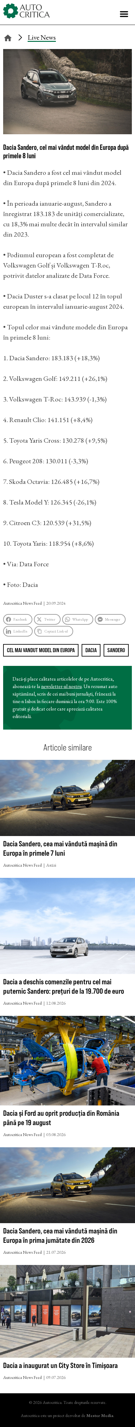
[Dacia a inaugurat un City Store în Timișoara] (67, 1313)
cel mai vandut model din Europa (41, 650)
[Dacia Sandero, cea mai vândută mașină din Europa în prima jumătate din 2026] (67, 1186)
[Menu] (124, 14)
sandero (116, 650)
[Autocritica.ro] (26, 11)
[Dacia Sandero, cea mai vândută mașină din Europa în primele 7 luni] (67, 799)
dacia (91, 650)
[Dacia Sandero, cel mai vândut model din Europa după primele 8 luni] (67, 131)
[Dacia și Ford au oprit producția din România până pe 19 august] (67, 1062)
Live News (42, 37)
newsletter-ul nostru (61, 686)
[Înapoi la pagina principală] (8, 37)
